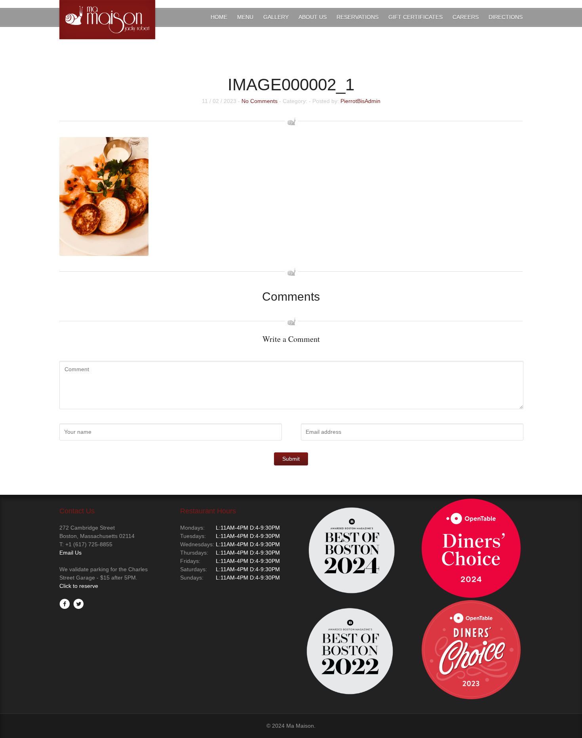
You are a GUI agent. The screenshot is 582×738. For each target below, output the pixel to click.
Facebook (64, 604)
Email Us (70, 552)
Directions (506, 17)
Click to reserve (78, 586)
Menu (245, 17)
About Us (313, 17)
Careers (466, 17)
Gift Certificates (415, 17)
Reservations (357, 17)
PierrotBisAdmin (360, 101)
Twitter (78, 604)
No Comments (260, 101)
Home (219, 17)
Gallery (276, 17)
